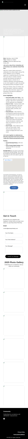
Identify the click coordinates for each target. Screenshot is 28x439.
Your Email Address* (10, 239)
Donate (14, 187)
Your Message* (9, 246)
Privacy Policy (21, 432)
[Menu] (25, 4)
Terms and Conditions (19, 434)
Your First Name (9, 233)
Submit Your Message (13, 256)
